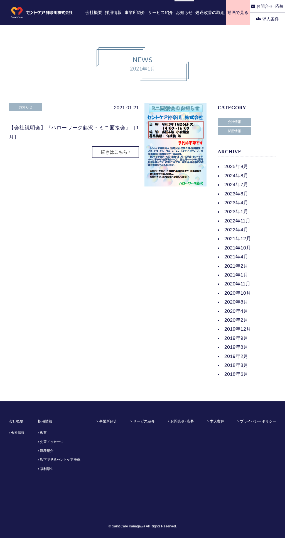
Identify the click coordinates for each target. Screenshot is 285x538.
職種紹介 (46, 451)
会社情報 (17, 433)
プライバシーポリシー (257, 421)
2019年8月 (236, 347)
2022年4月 (236, 229)
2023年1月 (236, 211)
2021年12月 (237, 238)
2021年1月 (236, 275)
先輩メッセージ (51, 442)
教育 (43, 433)
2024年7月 (236, 184)
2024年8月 (236, 175)
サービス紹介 (143, 421)
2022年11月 (237, 221)
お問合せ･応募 (269, 6)
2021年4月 (236, 257)
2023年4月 (236, 202)
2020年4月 (236, 311)
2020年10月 (237, 293)
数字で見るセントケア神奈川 (61, 460)
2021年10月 (237, 248)
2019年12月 (237, 329)
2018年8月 (236, 365)
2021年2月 (236, 266)
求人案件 (270, 18)
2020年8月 (236, 302)
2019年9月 (236, 338)
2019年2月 (236, 356)
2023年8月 (236, 194)
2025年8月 (236, 166)
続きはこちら (115, 152)
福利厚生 (46, 469)
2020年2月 (236, 320)
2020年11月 (237, 284)
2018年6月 (236, 374)
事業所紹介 (107, 421)
